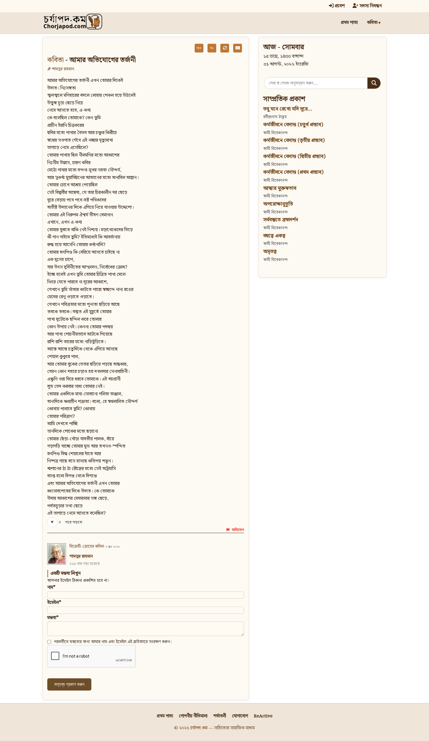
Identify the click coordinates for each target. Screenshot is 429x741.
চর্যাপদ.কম (199, 728)
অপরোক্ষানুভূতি (278, 204)
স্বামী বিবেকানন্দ (275, 132)
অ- (212, 48)
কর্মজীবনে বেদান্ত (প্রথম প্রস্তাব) (293, 172)
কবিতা (372, 22)
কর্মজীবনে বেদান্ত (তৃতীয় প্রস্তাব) (294, 140)
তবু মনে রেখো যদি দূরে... (287, 109)
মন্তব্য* (53, 617)
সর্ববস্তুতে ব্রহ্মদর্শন (280, 220)
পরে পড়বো (73, 522)
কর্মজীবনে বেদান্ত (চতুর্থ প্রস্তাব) (293, 124)
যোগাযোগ (240, 716)
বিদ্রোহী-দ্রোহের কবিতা (86, 546)
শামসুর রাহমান (63, 69)
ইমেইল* (54, 602)
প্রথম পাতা (349, 22)
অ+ (199, 48)
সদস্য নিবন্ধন (370, 6)
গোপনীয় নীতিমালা (193, 716)
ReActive (263, 716)
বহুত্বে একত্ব (274, 236)
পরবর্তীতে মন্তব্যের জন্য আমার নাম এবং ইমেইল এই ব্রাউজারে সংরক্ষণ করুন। (113, 642)
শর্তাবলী (219, 716)
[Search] (374, 83)
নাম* (51, 587)
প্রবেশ (339, 6)
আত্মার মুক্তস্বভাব (279, 188)
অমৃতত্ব (270, 251)
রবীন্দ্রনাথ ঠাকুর (275, 116)
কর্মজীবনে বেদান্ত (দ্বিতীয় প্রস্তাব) (294, 156)
